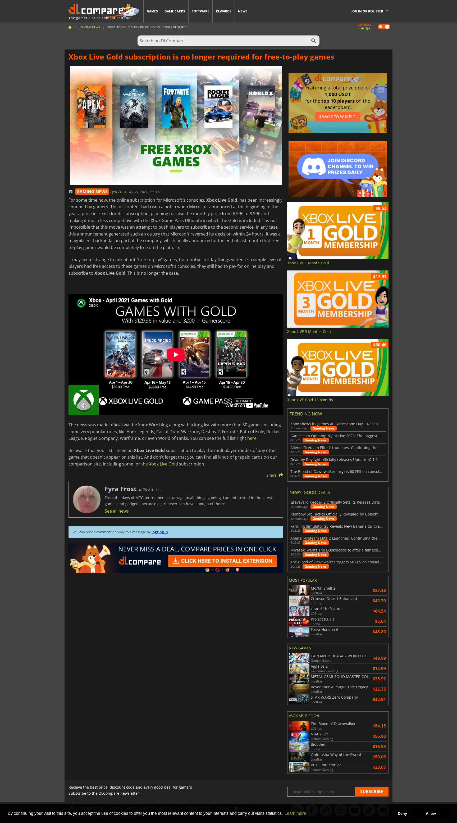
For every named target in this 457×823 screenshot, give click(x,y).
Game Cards (174, 11)
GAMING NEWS (92, 192)
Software (200, 11)
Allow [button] (431, 813)
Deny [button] (402, 813)
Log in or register (366, 11)
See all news (117, 511)
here (252, 438)
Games (152, 11)
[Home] (69, 27)
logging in (160, 532)
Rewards (223, 11)
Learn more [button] (295, 813)
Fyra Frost (118, 191)
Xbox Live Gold (163, 464)
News (243, 11)
